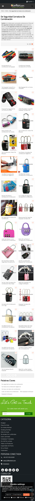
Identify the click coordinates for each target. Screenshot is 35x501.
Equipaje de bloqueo (7, 394)
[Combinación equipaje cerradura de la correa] (26, 56)
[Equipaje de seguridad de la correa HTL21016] (9, 99)
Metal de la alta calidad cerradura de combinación (26, 370)
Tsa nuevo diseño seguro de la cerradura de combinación (25, 349)
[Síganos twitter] (13, 470)
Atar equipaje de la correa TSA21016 (26, 88)
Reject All (8, 494)
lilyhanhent (6, 464)
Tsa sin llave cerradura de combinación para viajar (9, 283)
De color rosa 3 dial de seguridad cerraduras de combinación (8, 262)
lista (30, 44)
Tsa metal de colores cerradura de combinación (26, 174)
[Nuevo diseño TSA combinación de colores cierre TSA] (9, 121)
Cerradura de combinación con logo (9, 305)
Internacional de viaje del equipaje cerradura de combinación (25, 218)
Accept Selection (17, 494)
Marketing (29, 497)
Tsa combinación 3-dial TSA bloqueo (26, 131)
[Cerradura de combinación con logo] (9, 295)
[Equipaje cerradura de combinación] (26, 295)
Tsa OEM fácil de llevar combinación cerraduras (8, 348)
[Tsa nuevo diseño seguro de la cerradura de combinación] (26, 338)
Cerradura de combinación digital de (11, 387)
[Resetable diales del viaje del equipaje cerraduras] (26, 316)
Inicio (2, 11)
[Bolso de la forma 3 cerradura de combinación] (26, 229)
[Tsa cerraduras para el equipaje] (9, 360)
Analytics (14, 497)
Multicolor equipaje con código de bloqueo (25, 283)
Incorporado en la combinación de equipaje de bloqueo (8, 67)
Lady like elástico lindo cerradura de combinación (9, 239)
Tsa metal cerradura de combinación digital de (8, 174)
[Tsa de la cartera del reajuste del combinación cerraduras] (26, 251)
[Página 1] (3, 375)
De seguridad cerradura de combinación (9, 218)
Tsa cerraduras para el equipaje (7, 370)
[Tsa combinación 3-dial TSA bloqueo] (26, 121)
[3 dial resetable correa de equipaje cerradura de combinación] (26, 99)
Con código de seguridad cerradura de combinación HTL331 (26, 197)
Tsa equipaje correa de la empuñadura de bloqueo (8, 88)
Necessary (7, 497)
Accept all (26, 494)
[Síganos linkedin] (10, 470)
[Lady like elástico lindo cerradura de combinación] (9, 229)
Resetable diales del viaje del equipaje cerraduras (25, 326)
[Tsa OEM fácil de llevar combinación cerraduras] (9, 338)
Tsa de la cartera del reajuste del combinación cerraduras (25, 262)
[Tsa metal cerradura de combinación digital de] (9, 164)
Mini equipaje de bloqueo (26, 391)
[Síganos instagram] (17, 470)
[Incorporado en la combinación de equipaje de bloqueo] (9, 56)
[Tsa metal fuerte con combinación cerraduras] (9, 316)
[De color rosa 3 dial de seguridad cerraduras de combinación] (9, 251)
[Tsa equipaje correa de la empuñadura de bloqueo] (9, 78)
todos (6, 11)
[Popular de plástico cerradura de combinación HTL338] (9, 186)
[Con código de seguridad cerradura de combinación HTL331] (26, 186)
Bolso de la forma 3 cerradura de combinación (26, 239)
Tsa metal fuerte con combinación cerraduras (8, 326)
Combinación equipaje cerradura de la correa (25, 66)
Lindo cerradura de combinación (10, 391)
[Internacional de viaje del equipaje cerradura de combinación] (26, 208)
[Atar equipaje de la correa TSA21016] (26, 78)
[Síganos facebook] (6, 470)
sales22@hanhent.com (9, 460)
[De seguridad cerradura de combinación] (9, 208)
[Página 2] (15, 375)
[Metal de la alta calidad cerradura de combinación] (26, 360)
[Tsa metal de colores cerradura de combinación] (26, 164)
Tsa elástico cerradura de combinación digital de (25, 153)
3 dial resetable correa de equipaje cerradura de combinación (26, 110)
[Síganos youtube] (2, 470)
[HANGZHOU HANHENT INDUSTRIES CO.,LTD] (17, 6)
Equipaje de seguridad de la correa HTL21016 (8, 109)
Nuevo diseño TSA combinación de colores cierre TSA (8, 132)
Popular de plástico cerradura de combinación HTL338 (9, 197)
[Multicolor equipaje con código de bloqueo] (26, 273)
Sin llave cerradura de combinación (11, 389)
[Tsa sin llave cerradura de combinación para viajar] (9, 273)
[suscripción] (28, 413)
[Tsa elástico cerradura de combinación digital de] (26, 143)
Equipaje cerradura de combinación (24, 305)
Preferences (21, 497)
